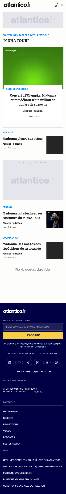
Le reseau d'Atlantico (14, 391)
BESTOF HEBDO (11, 443)
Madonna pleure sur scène (23, 139)
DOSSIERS (8, 418)
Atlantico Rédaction (33, 110)
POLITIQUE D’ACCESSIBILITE (17, 473)
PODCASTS (9, 437)
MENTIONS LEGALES (20, 460)
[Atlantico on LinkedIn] (37, 362)
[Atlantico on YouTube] (56, 362)
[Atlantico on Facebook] (28, 362)
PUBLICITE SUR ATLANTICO (47, 460)
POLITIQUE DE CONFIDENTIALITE (45, 466)
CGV (5, 460)
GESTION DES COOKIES (15, 466)
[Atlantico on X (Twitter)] (19, 362)
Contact (38, 392)
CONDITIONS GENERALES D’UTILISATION (24, 485)
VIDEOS (7, 430)
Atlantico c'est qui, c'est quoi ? (20, 389)
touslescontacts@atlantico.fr (33, 371)
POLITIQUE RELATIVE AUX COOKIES (21, 479)
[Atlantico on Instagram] (47, 362)
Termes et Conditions (35, 346)
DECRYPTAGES (11, 411)
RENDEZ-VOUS (10, 424)
